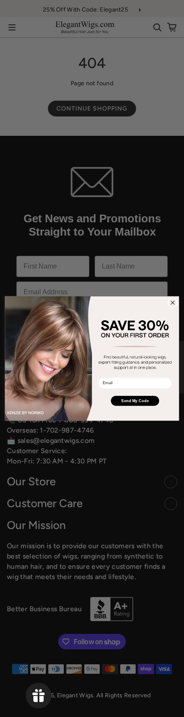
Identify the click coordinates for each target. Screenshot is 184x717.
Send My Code (135, 400)
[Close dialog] (172, 302)
